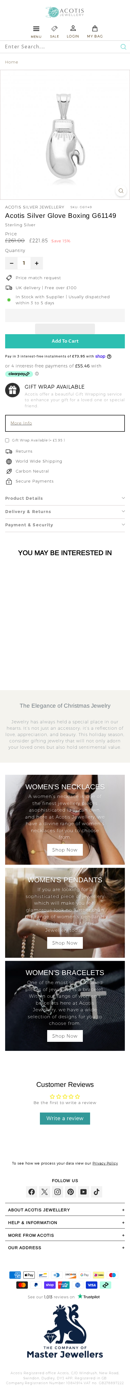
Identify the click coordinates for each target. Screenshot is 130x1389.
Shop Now (65, 850)
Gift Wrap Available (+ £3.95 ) (38, 440)
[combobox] (52, 47)
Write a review (65, 1118)
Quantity (15, 250)
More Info (21, 423)
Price (11, 234)
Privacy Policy (105, 1163)
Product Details (24, 498)
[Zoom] (121, 190)
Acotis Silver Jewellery (34, 207)
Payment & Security (29, 525)
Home (11, 62)
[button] (65, 315)
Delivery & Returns (28, 511)
